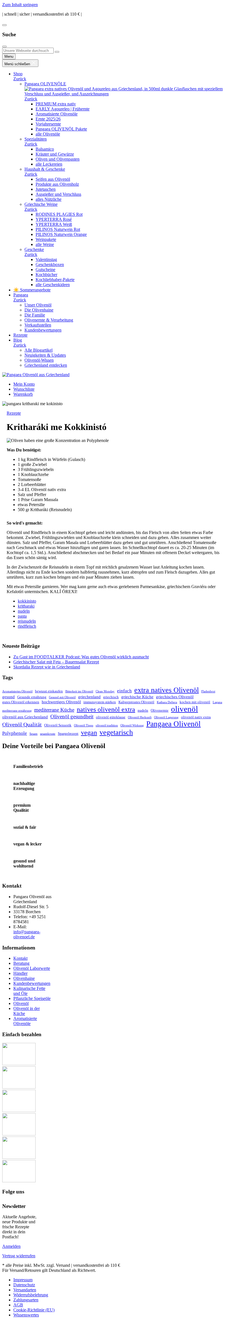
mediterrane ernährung (17, 710)
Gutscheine (45, 269)
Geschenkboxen (50, 264)
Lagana (217, 702)
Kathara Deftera (167, 702)
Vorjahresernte (48, 124)
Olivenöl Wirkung (132, 725)
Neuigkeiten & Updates (45, 355)
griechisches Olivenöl (175, 696)
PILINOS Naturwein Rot (58, 229)
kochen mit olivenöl (195, 702)
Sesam (33, 733)
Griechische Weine (41, 204)
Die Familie (34, 315)
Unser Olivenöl (37, 305)
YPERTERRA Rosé (54, 219)
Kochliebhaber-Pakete (55, 279)
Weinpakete (46, 239)
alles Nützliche (48, 199)
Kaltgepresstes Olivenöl (136, 702)
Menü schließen (17, 64)
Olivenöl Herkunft (140, 717)
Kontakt (20, 958)
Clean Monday (105, 691)
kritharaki (26, 606)
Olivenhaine (24, 978)
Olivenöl (21, 1003)
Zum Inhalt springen (20, 4)
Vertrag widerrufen (18, 1255)
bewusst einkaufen (49, 691)
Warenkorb (23, 394)
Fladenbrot (208, 691)
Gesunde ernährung (31, 697)
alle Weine (45, 244)
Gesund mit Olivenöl (62, 697)
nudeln (24, 611)
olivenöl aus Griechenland (25, 716)
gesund (8, 696)
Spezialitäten (35, 139)
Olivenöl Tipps (83, 725)
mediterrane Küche (54, 710)
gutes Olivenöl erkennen (20, 702)
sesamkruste (47, 733)
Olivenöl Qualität (22, 724)
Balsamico (45, 149)
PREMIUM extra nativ (56, 103)
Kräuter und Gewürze (55, 154)
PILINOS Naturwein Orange (61, 234)
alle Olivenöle (48, 134)
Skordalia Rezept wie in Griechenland (46, 666)
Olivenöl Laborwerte (31, 968)
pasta (22, 616)
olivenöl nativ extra (196, 717)
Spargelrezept (68, 733)
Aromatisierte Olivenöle (57, 114)
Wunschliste (23, 389)
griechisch (111, 697)
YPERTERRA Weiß (54, 224)
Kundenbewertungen (42, 330)
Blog (17, 340)
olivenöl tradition (107, 725)
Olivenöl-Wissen (39, 360)
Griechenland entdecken (45, 365)
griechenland (89, 696)
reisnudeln (27, 621)
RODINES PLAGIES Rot (59, 214)
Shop (18, 73)
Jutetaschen (46, 189)
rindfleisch (27, 626)
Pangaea (20, 295)
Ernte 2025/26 (48, 119)
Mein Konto (24, 384)
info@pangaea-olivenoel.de (26, 934)
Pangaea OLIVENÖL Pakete (61, 129)
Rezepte (20, 335)
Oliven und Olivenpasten (58, 159)
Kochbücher (46, 274)
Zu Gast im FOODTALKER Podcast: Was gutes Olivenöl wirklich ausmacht (81, 656)
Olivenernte (159, 710)
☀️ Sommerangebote (32, 289)
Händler (20, 973)
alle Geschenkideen (53, 284)
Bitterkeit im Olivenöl (79, 691)
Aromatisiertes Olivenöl (17, 691)
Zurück (19, 78)
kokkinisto (27, 601)
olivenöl (184, 708)
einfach (124, 690)
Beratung (21, 963)
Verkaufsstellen (37, 325)
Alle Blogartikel (38, 350)
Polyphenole (14, 733)
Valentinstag (46, 259)
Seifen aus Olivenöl (53, 179)
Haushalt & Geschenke (44, 169)
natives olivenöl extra (106, 709)
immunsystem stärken (99, 702)
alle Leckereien (49, 164)
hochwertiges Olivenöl (61, 701)
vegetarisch (116, 732)
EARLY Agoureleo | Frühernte (63, 109)
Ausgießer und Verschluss (58, 194)
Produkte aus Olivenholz (57, 184)
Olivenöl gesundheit (71, 716)
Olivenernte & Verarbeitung (48, 320)
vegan (89, 732)
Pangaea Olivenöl (173, 724)
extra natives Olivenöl (166, 690)
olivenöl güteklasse (110, 717)
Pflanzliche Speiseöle (32, 998)
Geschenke (34, 249)
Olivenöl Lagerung (166, 717)
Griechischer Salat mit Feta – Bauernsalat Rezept (56, 661)
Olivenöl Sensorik (57, 725)
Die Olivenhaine (38, 310)
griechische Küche (137, 696)
